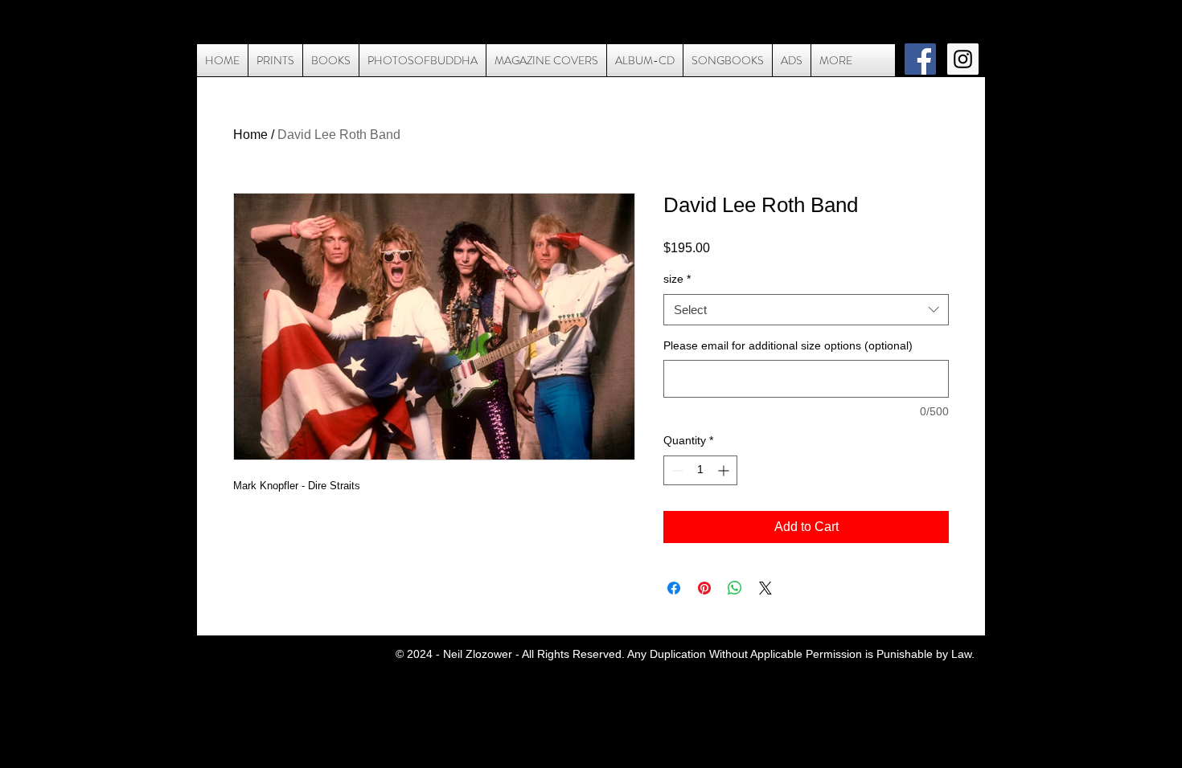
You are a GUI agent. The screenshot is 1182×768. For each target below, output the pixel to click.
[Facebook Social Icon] (920, 59)
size (677, 278)
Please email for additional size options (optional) (788, 345)
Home (250, 134)
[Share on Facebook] (673, 588)
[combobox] (806, 309)
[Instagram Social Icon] (963, 59)
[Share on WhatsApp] (735, 588)
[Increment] (725, 470)
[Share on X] (765, 588)
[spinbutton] (700, 470)
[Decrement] (676, 470)
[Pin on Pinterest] (704, 588)
